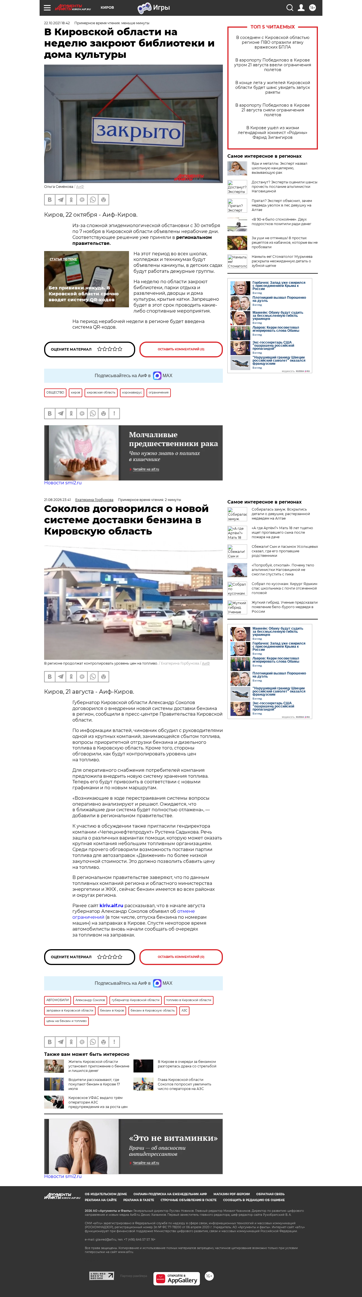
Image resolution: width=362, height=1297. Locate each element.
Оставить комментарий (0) (181, 349)
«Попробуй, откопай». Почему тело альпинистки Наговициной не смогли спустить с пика (283, 569)
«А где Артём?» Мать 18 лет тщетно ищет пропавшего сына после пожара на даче (282, 532)
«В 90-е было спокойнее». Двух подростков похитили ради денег (281, 221)
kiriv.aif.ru (111, 905)
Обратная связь (270, 1194)
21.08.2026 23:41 (57, 500)
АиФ (80, 186)
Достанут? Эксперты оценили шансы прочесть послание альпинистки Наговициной (284, 186)
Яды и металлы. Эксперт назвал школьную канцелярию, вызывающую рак (279, 168)
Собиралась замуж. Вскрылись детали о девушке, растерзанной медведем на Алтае (281, 513)
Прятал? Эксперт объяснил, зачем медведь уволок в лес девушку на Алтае (282, 205)
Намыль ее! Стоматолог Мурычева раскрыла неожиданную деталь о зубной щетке (282, 261)
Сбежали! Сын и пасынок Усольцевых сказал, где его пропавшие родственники (285, 551)
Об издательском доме (106, 1194)
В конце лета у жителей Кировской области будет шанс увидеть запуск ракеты (272, 87)
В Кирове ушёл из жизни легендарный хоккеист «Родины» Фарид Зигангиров (272, 133)
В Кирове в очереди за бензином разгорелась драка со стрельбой (187, 1063)
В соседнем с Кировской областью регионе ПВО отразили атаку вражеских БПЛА (272, 42)
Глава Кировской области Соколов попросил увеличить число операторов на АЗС (184, 1084)
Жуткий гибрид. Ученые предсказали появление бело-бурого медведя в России (285, 607)
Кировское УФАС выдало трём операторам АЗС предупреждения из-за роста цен (98, 1102)
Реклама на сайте (101, 1200)
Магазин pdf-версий (232, 1194)
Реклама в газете (138, 1200)
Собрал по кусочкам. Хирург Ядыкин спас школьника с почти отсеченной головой (284, 588)
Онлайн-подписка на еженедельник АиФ (170, 1194)
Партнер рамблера (133, 1276)
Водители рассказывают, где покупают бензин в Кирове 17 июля (94, 1084)
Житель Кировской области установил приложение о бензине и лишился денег (98, 1066)
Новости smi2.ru (63, 482)
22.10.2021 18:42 (57, 23)
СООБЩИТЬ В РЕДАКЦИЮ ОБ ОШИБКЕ (254, 1200)
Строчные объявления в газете (189, 1200)
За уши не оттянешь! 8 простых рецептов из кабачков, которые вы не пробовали (285, 242)
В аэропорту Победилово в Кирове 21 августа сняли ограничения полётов (272, 110)
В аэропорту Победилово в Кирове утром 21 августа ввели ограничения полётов (272, 65)
